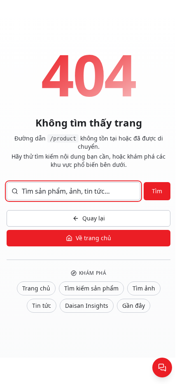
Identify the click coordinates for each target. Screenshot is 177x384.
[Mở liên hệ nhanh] (162, 367)
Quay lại (93, 218)
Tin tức (41, 305)
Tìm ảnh (144, 288)
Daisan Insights (86, 305)
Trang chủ (36, 288)
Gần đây (133, 305)
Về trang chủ (93, 238)
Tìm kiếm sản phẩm (91, 288)
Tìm (157, 191)
